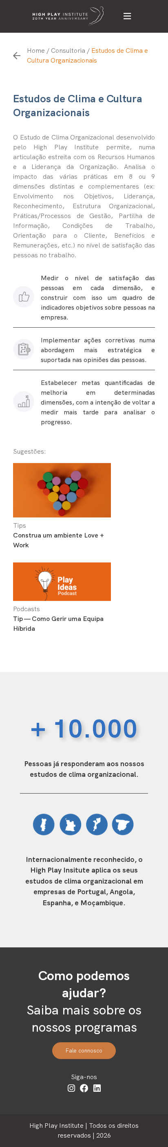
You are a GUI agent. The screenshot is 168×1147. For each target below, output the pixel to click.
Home (36, 50)
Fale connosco (84, 1050)
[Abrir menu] (127, 16)
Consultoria (68, 50)
